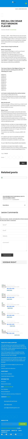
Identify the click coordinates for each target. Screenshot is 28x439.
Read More (6, 205)
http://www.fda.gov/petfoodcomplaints (16, 143)
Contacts (4, 432)
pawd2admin (16, 199)
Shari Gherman (11, 285)
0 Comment (13, 29)
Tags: (2, 153)
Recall (6, 153)
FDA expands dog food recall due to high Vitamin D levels (13, 197)
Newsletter (4, 420)
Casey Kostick (10, 312)
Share (2, 157)
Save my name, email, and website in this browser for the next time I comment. (14, 219)
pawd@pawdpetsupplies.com (12, 407)
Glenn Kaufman (11, 321)
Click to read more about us (8, 368)
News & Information (6, 384)
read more (9, 290)
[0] (25, 4)
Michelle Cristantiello (12, 330)
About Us (3, 381)
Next (23, 163)
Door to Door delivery (6, 374)
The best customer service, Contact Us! (11, 394)
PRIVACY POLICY (5, 430)
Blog (20, 430)
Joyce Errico (10, 303)
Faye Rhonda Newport (13, 294)
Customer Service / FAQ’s (7, 376)
